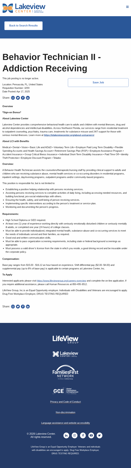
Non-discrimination (65, 412)
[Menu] (127, 7)
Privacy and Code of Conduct (65, 402)
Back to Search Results (23, 25)
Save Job (98, 82)
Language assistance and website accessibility (65, 423)
